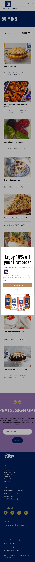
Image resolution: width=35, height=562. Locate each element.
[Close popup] (30, 250)
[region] (17, 281)
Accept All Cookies (17, 285)
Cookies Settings (17, 289)
